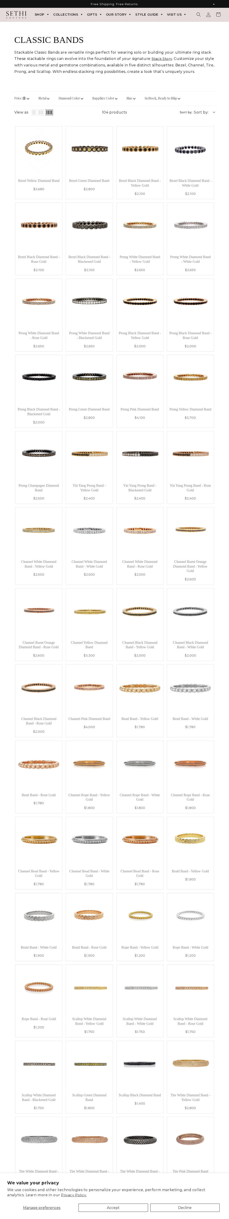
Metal (42, 98)
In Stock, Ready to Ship (161, 98)
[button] (199, 14)
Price (20, 98)
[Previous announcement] (13, 4)
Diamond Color (69, 98)
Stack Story (162, 59)
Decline (185, 1208)
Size (129, 98)
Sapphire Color (103, 98)
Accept (113, 1208)
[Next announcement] (216, 4)
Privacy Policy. (74, 1195)
